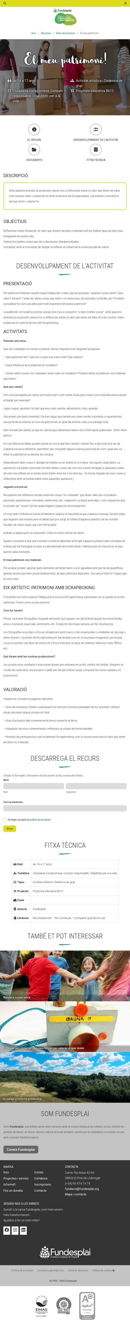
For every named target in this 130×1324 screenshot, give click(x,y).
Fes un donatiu (13, 1190)
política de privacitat (40, 819)
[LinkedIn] (23, 1232)
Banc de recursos (65, 33)
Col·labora (40, 1178)
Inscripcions (42, 1184)
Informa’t (9, 1184)
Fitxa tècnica (95, 160)
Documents (34, 160)
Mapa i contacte (75, 1194)
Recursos (46, 33)
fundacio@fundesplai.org (82, 1189)
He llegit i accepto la (29, 819)
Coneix (39, 1172)
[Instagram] (15, 1232)
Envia (10, 828)
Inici (33, 33)
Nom (5, 792)
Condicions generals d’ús (50, 1270)
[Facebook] (6, 1232)
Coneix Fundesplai (21, 1150)
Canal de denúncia (78, 1270)
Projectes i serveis (16, 1178)
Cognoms (71, 792)
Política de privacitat (22, 1270)
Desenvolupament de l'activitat (95, 139)
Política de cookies (102, 1270)
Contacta (40, 1190)
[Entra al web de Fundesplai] (65, 1257)
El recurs (34, 139)
